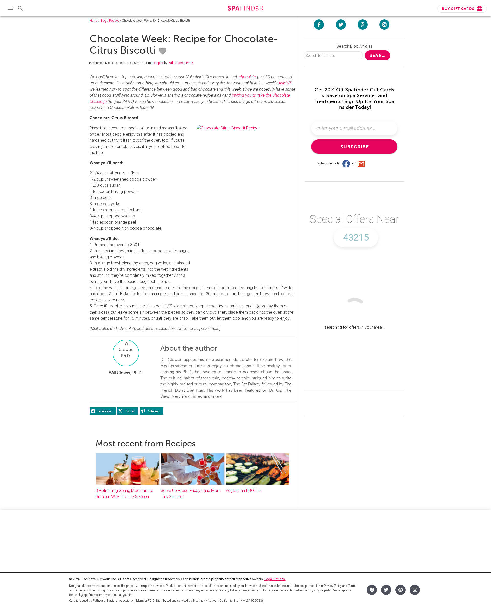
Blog (103, 21)
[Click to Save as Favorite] (162, 51)
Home (93, 21)
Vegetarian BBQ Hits (244, 490)
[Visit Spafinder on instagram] (384, 24)
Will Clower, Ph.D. (181, 63)
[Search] (20, 8)
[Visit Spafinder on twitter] (341, 24)
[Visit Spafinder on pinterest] (363, 24)
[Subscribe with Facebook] (346, 163)
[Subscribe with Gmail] (361, 163)
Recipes (114, 21)
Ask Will (285, 83)
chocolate (247, 76)
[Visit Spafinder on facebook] (319, 24)
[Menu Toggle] (10, 8)
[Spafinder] (245, 9)
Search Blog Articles (354, 46)
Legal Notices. (275, 579)
